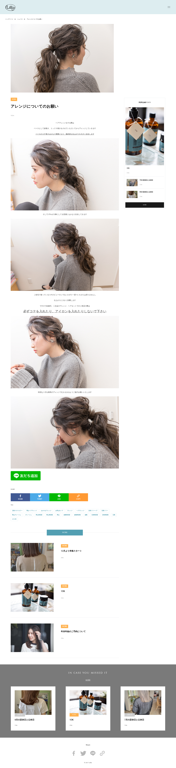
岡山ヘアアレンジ (32, 510)
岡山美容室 (39, 515)
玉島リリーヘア (92, 510)
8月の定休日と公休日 (146, 192)
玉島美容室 (94, 515)
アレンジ (69, 510)
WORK (14, 99)
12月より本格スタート (71, 551)
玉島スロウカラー (17, 510)
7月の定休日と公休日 (146, 180)
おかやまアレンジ (46, 510)
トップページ (9, 19)
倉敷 (86, 515)
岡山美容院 (49, 515)
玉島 (114, 515)
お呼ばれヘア (59, 510)
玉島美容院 (105, 515)
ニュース (20, 19)
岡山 (58, 515)
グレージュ (28, 515)
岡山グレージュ (16, 515)
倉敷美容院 (77, 515)
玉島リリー (105, 510)
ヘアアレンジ (80, 510)
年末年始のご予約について (73, 632)
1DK (63, 591)
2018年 (14, 519)
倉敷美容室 (67, 515)
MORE (144, 205)
